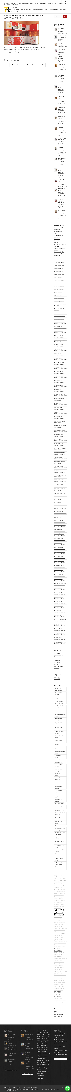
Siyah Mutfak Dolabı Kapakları (60, 813)
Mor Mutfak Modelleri (58, 756)
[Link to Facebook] (60, 1)
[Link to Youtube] (65, 1)
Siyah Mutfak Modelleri (58, 822)
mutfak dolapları (59, 803)
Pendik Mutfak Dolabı (58, 283)
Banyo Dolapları (59, 235)
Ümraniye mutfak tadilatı (59, 850)
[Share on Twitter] (12, 65)
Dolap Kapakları (59, 240)
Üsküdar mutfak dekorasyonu (59, 855)
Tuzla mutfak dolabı (60, 825)
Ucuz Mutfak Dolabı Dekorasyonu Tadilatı (60, 829)
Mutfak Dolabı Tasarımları (58, 782)
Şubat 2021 (57, 677)
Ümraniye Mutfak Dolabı (59, 298)
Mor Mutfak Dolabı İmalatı (60, 752)
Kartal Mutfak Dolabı (58, 277)
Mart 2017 (57, 679)
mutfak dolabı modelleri (58, 778)
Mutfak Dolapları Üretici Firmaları (59, 807)
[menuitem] (8, 9)
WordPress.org (58, 1016)
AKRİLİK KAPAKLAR (58, 313)
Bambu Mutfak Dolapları (59, 706)
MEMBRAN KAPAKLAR (59, 319)
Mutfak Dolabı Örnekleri (58, 791)
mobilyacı (57, 744)
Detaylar (40, 1078)
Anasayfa (57, 658)
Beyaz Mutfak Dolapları (58, 719)
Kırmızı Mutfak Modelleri (58, 741)
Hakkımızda (57, 662)
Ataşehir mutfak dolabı (59, 698)
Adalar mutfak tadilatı (58, 693)
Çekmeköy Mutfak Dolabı (59, 271)
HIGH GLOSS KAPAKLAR (59, 316)
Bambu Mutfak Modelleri (59, 710)
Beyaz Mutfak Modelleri (58, 723)
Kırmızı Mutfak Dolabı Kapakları (60, 732)
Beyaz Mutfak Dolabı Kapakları (60, 715)
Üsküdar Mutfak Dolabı (59, 301)
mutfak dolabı (58, 762)
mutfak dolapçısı (59, 810)
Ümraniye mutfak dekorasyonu (59, 842)
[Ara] (20, 17)
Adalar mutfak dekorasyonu (58, 689)
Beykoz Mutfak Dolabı (58, 268)
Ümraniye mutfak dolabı (59, 846)
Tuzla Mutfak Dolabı (58, 295)
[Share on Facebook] (7, 65)
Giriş (55, 1011)
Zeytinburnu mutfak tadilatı (60, 837)
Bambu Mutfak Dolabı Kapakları (59, 702)
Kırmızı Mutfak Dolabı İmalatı (60, 736)
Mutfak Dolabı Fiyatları (58, 765)
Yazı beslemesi (58, 1013)
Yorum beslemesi (59, 1014)
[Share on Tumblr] (27, 65)
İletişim (56, 664)
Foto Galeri (57, 660)
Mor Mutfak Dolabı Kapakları (60, 747)
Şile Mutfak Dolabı (58, 292)
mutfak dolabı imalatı (58, 774)
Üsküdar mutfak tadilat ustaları (59, 863)
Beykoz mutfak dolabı (58, 728)
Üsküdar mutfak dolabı (59, 859)
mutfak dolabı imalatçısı (58, 770)
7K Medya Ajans (33, 1087)
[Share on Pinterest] (17, 65)
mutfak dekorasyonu (60, 759)
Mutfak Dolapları (59, 252)
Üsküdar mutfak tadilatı (59, 868)
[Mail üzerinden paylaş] (42, 65)
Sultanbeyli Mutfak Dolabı (59, 289)
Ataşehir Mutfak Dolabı (59, 265)
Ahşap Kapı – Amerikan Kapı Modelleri (58, 655)
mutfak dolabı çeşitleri (58, 795)
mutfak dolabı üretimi (58, 800)
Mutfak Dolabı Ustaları (58, 787)
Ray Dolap (57, 668)
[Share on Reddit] (37, 65)
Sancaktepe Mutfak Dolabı (59, 286)
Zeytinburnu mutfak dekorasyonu (60, 833)
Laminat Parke (58, 666)
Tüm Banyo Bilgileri (27, 1074)
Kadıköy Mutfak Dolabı (59, 274)
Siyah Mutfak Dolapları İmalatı (59, 818)
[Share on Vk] (32, 65)
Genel (56, 242)
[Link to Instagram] (62, 1)
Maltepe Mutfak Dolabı (59, 280)
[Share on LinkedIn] (22, 65)
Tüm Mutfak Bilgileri (11, 1070)
